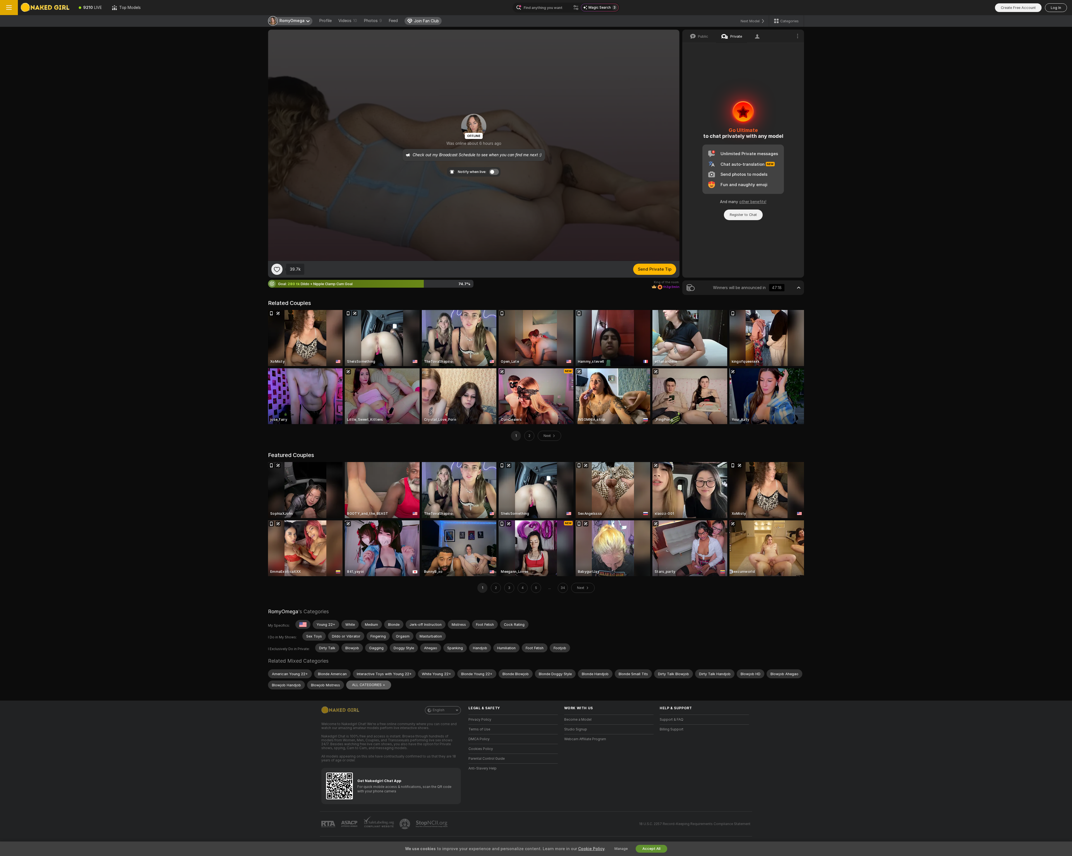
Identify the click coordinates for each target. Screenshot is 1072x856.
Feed (393, 20)
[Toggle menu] (9, 7)
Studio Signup (575, 729)
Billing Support (671, 729)
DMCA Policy (479, 739)
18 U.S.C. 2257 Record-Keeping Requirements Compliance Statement (694, 824)
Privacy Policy (479, 720)
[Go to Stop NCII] (432, 824)
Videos (347, 20)
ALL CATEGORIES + (368, 685)
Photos (373, 20)
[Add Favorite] (277, 269)
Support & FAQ (671, 720)
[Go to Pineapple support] (405, 824)
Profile (325, 20)
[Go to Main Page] (46, 7)
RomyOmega (283, 611)
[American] (302, 624)
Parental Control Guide (486, 759)
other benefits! (752, 201)
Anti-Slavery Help (482, 768)
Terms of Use (479, 729)
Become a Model (578, 720)
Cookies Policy (480, 749)
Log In (1056, 8)
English (438, 710)
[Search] (576, 7)
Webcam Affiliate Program (585, 739)
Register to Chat (743, 215)
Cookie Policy (591, 849)
